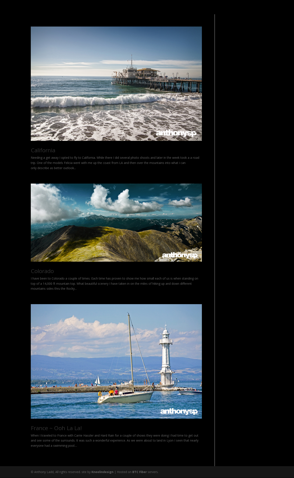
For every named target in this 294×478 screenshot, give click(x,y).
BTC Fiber (139, 472)
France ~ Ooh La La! (56, 428)
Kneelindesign (102, 472)
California (43, 150)
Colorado (42, 271)
